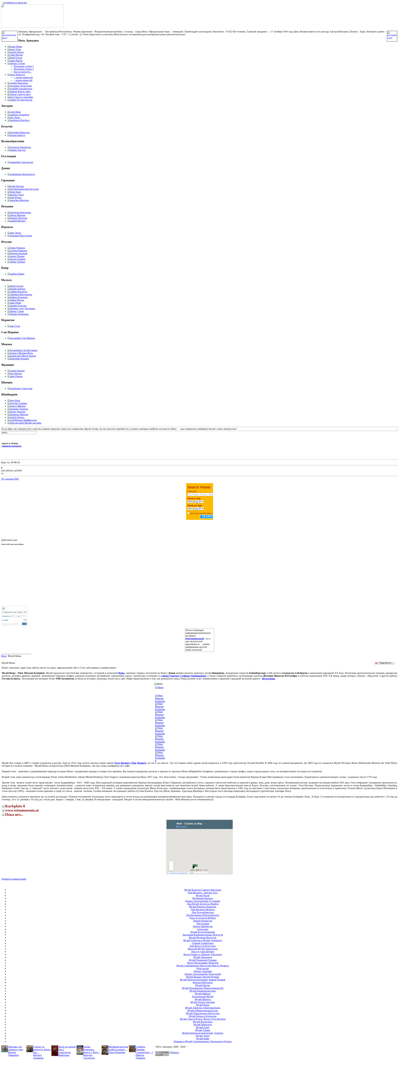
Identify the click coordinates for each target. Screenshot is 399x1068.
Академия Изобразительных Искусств (202, 934)
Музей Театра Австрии (202, 1002)
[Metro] (159, 687)
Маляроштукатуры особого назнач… (118, 1048)
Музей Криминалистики (203, 991)
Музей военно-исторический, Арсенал (202, 1033)
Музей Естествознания (202, 932)
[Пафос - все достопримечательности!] (32, 27)
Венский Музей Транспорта (203, 948)
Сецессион (202, 929)
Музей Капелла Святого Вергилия (202, 890)
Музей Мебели (203, 993)
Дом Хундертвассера (203, 912)
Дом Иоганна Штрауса (203, 909)
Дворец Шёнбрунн (203, 926)
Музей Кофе (202, 1038)
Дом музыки (202, 923)
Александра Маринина (64, 1053)
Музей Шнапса (203, 999)
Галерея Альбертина (203, 943)
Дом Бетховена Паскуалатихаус (202, 915)
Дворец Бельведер (202, 920)
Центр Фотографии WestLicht (202, 963)
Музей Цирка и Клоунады (202, 1016)
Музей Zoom (202, 1027)
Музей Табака (202, 1030)
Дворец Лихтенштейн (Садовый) (202, 901)
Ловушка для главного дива (15, 1048)
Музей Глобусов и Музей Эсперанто (202, 940)
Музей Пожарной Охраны (203, 960)
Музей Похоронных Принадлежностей (202, 988)
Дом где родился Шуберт (202, 918)
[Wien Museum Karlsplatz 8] (160, 760)
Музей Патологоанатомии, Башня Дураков (202, 979)
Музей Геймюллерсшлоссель (202, 1010)
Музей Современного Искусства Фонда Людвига (202, 965)
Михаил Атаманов (38, 1056)
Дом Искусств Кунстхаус (202, 946)
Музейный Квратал (202, 898)
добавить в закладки (16, 2)
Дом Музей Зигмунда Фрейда (203, 904)
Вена (4, 656)
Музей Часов (202, 895)
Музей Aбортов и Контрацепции (202, 1007)
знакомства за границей (10, 624)
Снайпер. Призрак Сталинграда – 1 (144, 1049)
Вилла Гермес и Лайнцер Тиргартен (202, 954)
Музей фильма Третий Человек (202, 977)
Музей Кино (202, 1005)
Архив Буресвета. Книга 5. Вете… (92, 1049)
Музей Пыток (202, 985)
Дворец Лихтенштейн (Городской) (202, 974)
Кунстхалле (203, 968)
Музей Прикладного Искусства (202, 1013)
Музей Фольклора (202, 1021)
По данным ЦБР (10, 479)
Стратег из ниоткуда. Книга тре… (42, 1049)
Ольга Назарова (116, 1052)
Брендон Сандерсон (89, 1056)
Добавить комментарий (13, 879)
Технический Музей (202, 996)
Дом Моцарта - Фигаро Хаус (202, 892)
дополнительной (194, 638)
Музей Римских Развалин (202, 906)
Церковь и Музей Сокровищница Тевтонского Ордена (203, 1041)
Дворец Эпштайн (202, 971)
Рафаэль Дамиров (140, 1056)
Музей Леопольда (202, 957)
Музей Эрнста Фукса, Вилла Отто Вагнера (203, 1019)
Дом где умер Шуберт (202, 951)
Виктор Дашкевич (13, 1053)
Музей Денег (203, 1035)
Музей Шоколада (203, 1024)
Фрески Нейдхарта (203, 982)
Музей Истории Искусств (202, 937)
